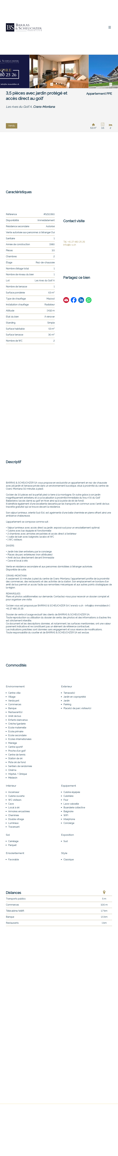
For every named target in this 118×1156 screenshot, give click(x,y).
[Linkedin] (81, 300)
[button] (3, 71)
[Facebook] (74, 300)
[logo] (24, 27)
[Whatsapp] (89, 300)
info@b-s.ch (69, 244)
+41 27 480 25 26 (74, 241)
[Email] (66, 300)
